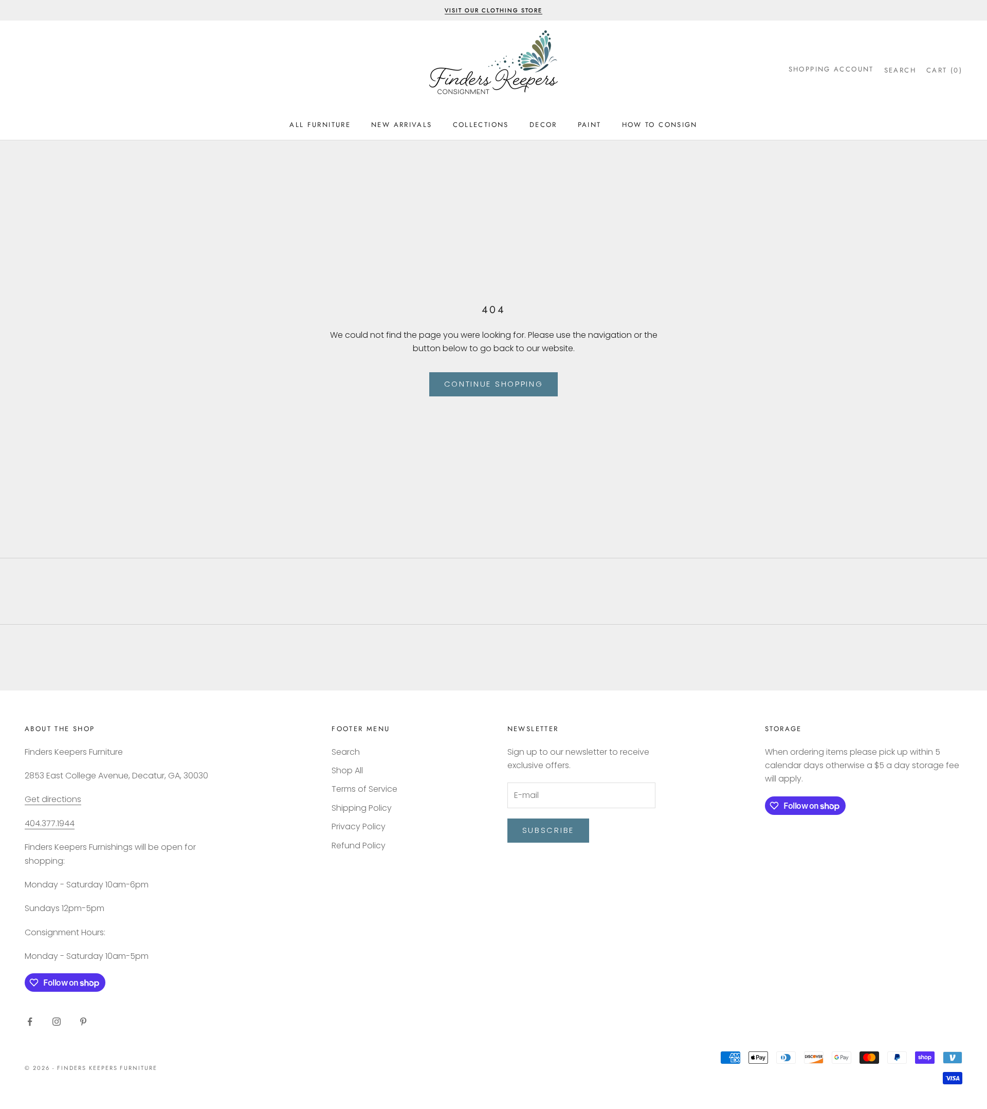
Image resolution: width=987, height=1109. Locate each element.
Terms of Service (364, 789)
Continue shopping (493, 383)
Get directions (53, 799)
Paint (589, 125)
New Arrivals (401, 125)
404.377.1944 (50, 823)
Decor (543, 125)
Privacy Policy (359, 826)
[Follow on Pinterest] (83, 1021)
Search (346, 752)
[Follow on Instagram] (56, 1021)
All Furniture (320, 125)
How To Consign (660, 125)
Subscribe (548, 830)
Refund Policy (359, 845)
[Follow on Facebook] (30, 1021)
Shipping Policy (362, 808)
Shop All (347, 770)
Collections (481, 125)
